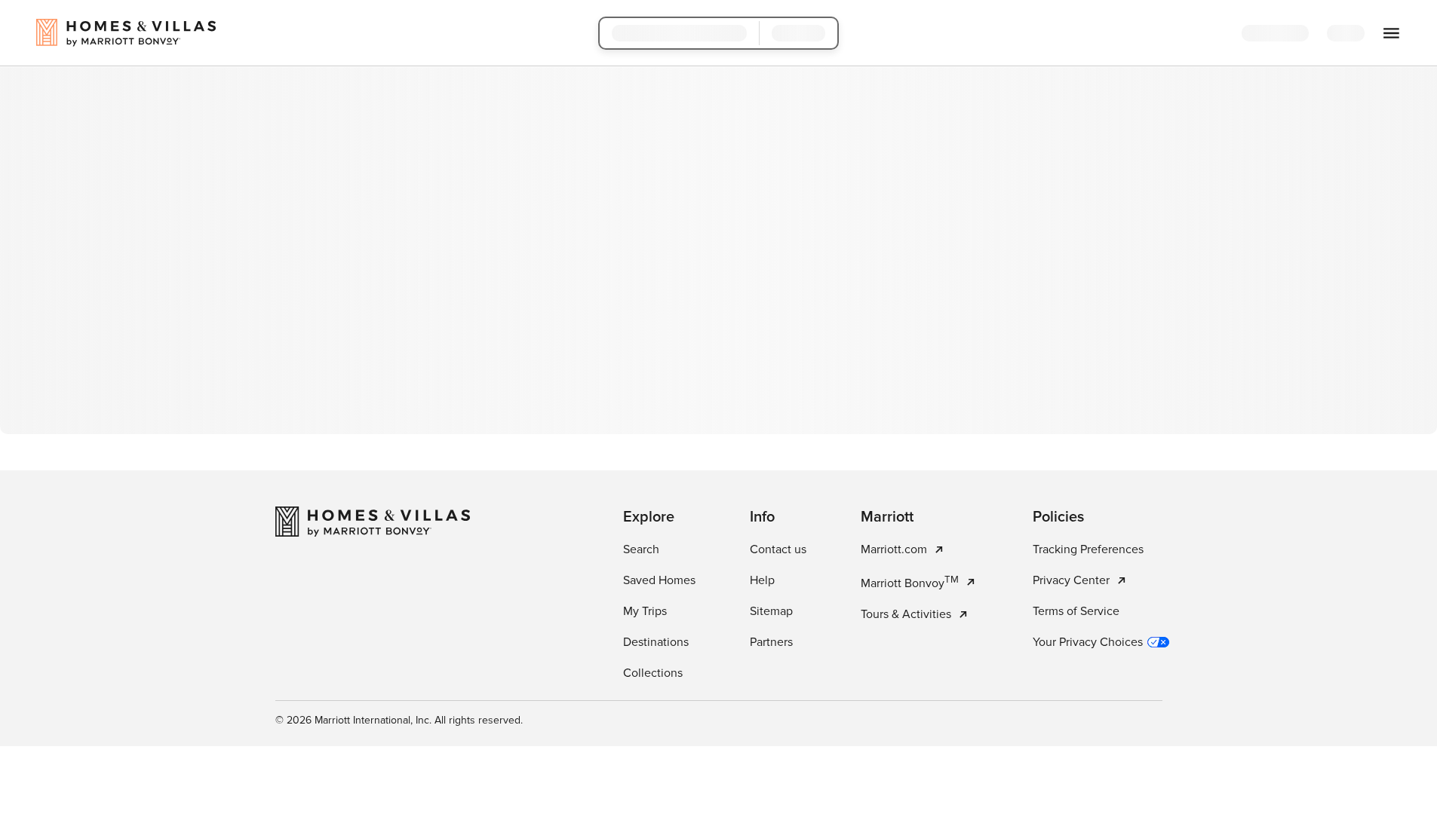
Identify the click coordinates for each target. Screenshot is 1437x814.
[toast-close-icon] (957, 739)
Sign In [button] (1358, 33)
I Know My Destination (637, 378)
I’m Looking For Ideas (803, 378)
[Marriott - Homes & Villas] (372, 726)
